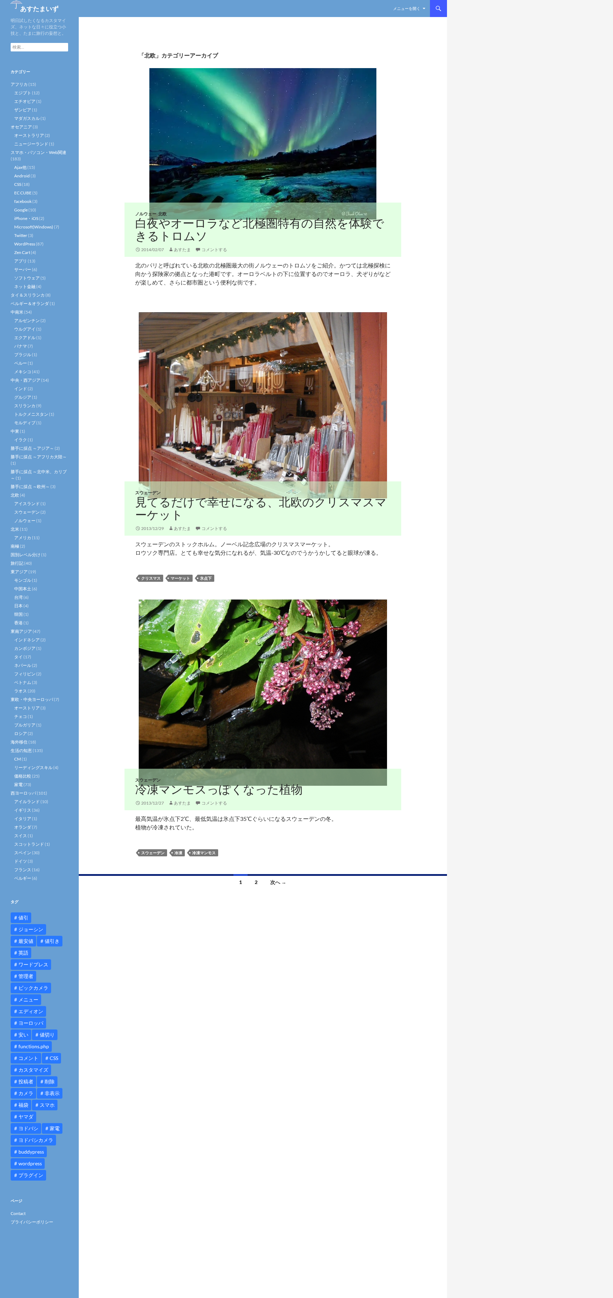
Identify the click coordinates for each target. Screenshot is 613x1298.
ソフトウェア (27, 278)
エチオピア (24, 101)
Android (22, 175)
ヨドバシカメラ (35, 1140)
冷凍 (178, 852)
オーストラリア (29, 135)
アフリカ (19, 84)
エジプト (22, 92)
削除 (50, 1081)
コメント (28, 1058)
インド (20, 388)
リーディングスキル (33, 767)
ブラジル (22, 354)
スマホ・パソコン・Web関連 (38, 152)
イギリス (22, 810)
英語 (23, 953)
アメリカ (22, 537)
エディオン (30, 1011)
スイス (20, 835)
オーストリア (27, 708)
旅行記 (17, 563)
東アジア (19, 571)
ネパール (22, 665)
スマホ (47, 1105)
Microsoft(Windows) (33, 227)
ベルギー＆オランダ (30, 303)
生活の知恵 (21, 750)
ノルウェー (145, 213)
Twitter (20, 235)
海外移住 (19, 742)
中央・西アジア (25, 380)
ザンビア (22, 109)
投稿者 (25, 1081)
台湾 (18, 597)
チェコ (20, 716)
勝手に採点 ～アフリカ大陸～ (39, 456)
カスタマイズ (33, 1070)
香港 (18, 622)
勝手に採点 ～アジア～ (32, 448)
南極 (15, 546)
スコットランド (29, 844)
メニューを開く (406, 8)
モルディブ (24, 422)
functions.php (33, 1046)
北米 (15, 529)
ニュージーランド (31, 144)
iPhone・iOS (26, 218)
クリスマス (151, 578)
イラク (20, 439)
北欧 (162, 213)
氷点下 (206, 578)
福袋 (23, 1105)
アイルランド (27, 801)
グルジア (22, 397)
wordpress (30, 1163)
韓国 (18, 614)
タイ (18, 656)
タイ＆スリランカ (28, 295)
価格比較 (22, 776)
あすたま (182, 249)
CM (17, 759)
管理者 (25, 976)
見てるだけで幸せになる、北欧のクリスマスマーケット (261, 508)
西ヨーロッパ (23, 793)
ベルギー (22, 878)
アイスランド (27, 503)
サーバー (22, 269)
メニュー (28, 999)
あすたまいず (39, 8)
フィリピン (24, 673)
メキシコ (22, 371)
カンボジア (24, 648)
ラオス (20, 691)
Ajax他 (20, 167)
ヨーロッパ (30, 1023)
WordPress (24, 244)
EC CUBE (23, 192)
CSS (17, 184)
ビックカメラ (33, 988)
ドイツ (20, 861)
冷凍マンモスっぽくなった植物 (219, 789)
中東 (15, 431)
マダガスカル (27, 118)
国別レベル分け (25, 554)
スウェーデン (148, 492)
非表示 (52, 1093)
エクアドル (24, 337)
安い (23, 1035)
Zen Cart (22, 252)
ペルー (20, 363)
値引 (23, 918)
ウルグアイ (24, 329)
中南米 (17, 312)
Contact (18, 1213)
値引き (52, 941)
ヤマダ (25, 1117)
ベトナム (22, 682)
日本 (18, 605)
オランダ (22, 827)
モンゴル (22, 580)
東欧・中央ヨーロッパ (32, 699)
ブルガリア (24, 725)
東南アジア (21, 631)
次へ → (278, 882)
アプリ (20, 261)
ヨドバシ (28, 1128)
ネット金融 (24, 286)
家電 (18, 784)
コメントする (214, 249)
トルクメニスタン (31, 414)
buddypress (31, 1152)
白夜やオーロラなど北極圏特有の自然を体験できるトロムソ (259, 229)
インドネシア (27, 639)
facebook (23, 201)
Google (21, 209)
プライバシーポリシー (32, 1222)
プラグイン (30, 1175)
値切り (47, 1035)
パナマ (20, 346)
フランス (22, 869)
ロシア (20, 733)
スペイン (22, 852)
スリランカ (24, 405)
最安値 (25, 941)
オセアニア (21, 126)
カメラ (25, 1093)
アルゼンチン (27, 320)
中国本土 (22, 588)
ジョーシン (30, 929)
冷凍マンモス (204, 852)
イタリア (22, 818)
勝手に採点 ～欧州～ (30, 486)
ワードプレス (33, 964)
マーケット (180, 578)
